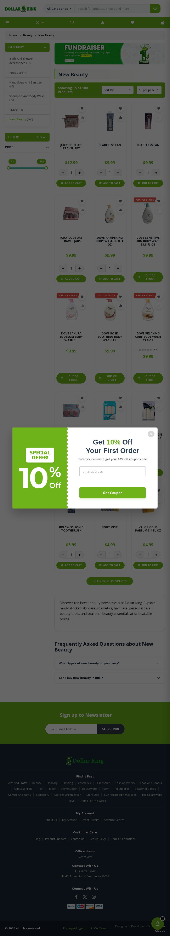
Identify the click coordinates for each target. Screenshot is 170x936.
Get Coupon (113, 492)
